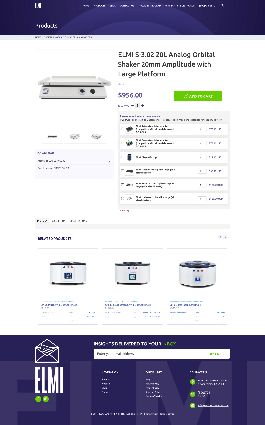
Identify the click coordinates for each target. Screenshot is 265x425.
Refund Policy (152, 383)
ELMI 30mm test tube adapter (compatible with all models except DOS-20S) (155, 143)
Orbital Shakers (53, 37)
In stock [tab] (42, 220)
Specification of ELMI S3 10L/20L (54, 168)
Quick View (129, 132)
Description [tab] (58, 221)
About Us (106, 379)
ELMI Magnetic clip (146, 157)
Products (105, 383)
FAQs (148, 379)
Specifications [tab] (78, 221)
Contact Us (106, 392)
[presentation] (220, 237)
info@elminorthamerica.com (213, 405)
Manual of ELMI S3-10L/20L (51, 161)
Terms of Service (154, 396)
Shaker (121, 84)
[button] (52, 137)
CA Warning (124, 210)
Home (38, 37)
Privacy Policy (152, 388)
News (104, 388)
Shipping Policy (153, 392)
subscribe (215, 354)
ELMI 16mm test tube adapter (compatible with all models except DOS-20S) (155, 129)
